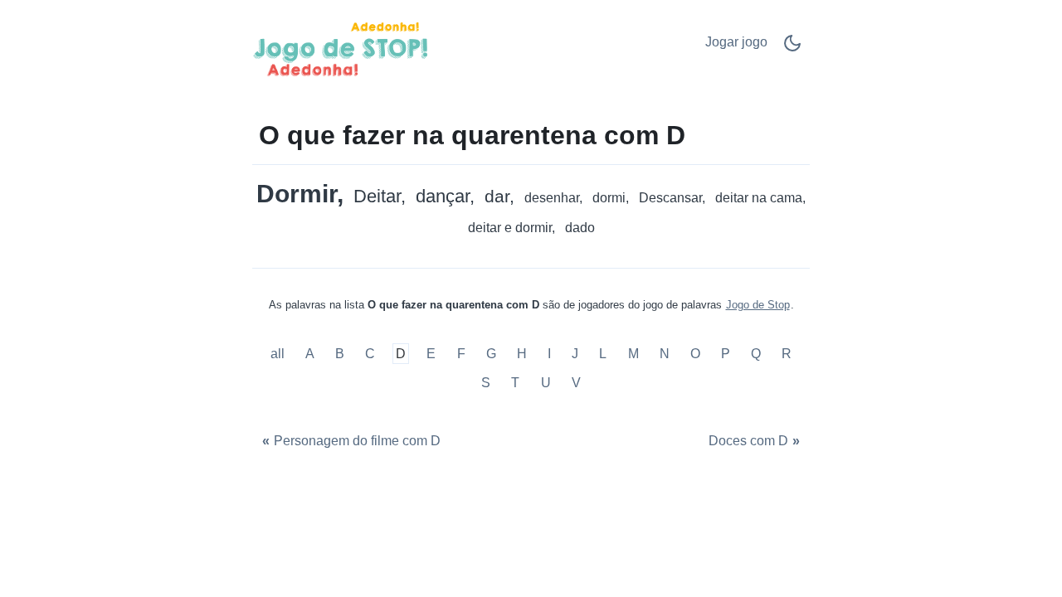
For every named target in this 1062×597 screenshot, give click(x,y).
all (279, 354)
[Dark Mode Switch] (792, 48)
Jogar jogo (736, 42)
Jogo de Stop (758, 304)
